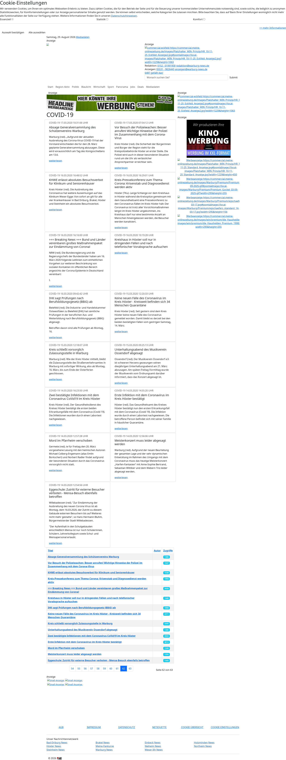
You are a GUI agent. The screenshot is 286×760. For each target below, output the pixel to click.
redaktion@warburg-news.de (192, 65)
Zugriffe (168, 550)
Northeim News (203, 746)
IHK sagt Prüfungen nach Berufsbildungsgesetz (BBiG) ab (82, 607)
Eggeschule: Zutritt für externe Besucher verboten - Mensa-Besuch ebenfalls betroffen (99, 660)
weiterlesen (55, 160)
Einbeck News (152, 742)
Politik (75, 86)
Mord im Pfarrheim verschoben (66, 648)
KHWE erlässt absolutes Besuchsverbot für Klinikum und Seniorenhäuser (91, 572)
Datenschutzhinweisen (124, 15)
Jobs (132, 86)
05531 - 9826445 (165, 69)
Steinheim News (55, 749)
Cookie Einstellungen (225, 727)
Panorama (122, 86)
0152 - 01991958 (166, 65)
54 (72, 668)
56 (85, 668)
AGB (61, 727)
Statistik (101, 19)
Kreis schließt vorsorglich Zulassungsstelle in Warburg (80, 623)
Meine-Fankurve (105, 746)
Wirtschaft (99, 86)
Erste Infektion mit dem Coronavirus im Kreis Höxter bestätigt (85, 642)
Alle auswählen (37, 32)
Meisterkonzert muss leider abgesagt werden (74, 654)
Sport (111, 86)
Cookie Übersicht (192, 727)
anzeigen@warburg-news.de (191, 69)
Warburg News (104, 749)
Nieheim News (153, 746)
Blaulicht (86, 86)
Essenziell (5, 19)
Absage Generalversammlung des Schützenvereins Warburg (83, 556)
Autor (157, 550)
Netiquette (159, 727)
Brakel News (103, 742)
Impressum (94, 727)
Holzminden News (204, 742)
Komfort (198, 19)
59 (104, 668)
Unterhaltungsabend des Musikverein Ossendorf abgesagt (82, 629)
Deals (140, 86)
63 (130, 668)
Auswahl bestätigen (13, 32)
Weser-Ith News (154, 749)
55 (78, 668)
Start (50, 86)
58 (98, 668)
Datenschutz (126, 727)
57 (91, 668)
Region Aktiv (63, 86)
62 (123, 668)
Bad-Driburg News (56, 742)
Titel (50, 550)
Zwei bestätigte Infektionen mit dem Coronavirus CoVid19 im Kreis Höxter (92, 635)
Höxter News (53, 746)
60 (110, 668)
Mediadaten (83, 37)
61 (117, 668)
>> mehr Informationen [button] (272, 27)
